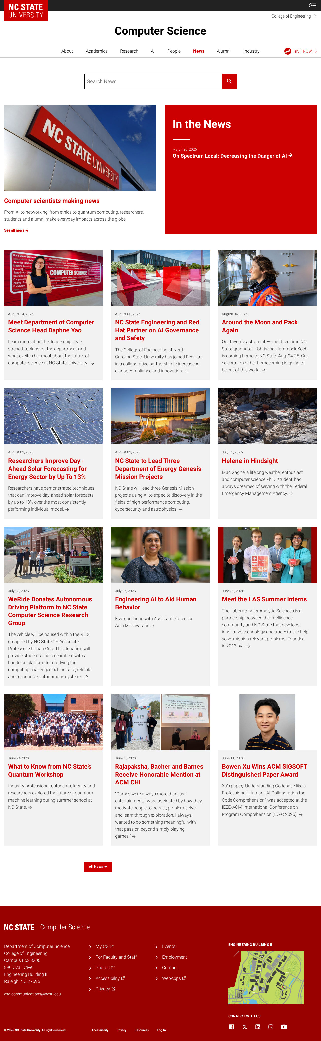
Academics (97, 51)
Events (168, 946)
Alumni (224, 51)
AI (153, 51)
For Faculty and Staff (116, 957)
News (198, 51)
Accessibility (100, 1030)
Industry (251, 51)
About (67, 51)
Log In (161, 1030)
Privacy (121, 1030)
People (174, 51)
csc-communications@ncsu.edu (32, 994)
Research (129, 51)
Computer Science (160, 30)
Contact (170, 967)
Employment (174, 957)
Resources (142, 1030)
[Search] (229, 81)
